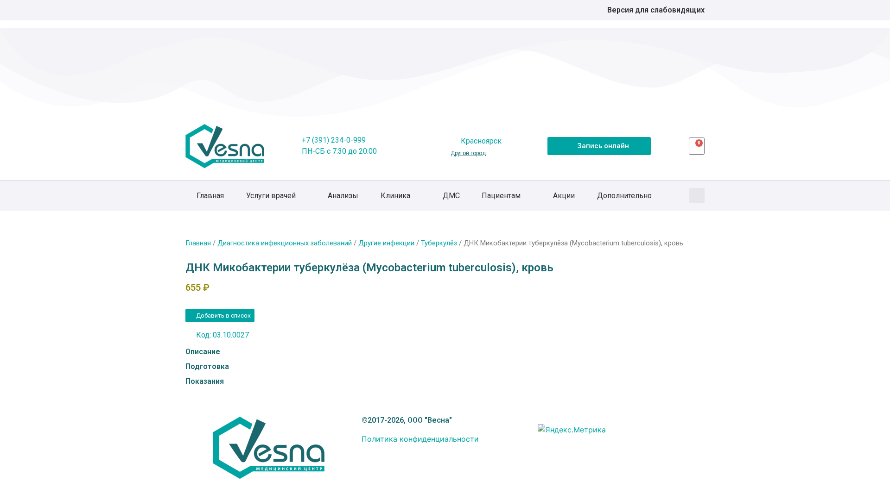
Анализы (343, 195)
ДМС (451, 195)
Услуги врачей (271, 195)
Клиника (395, 195)
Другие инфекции (386, 243)
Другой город (468, 153)
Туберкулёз (439, 243)
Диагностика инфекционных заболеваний (284, 243)
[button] (697, 195)
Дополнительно (624, 195)
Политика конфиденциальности (420, 439)
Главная (210, 195)
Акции (564, 195)
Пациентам (501, 195)
